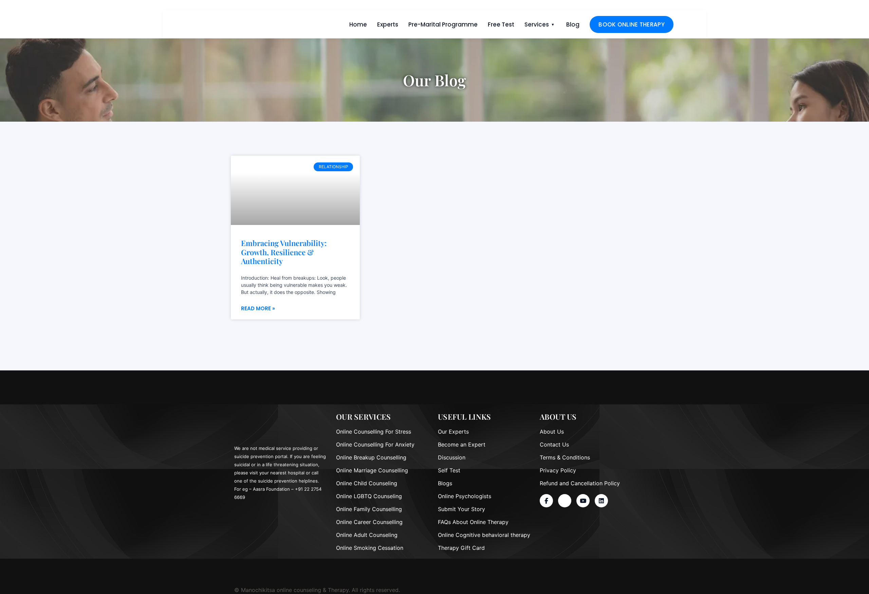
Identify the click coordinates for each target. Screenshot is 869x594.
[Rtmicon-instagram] (564, 500)
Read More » (258, 308)
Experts (387, 24)
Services (536, 24)
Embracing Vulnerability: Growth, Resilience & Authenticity (284, 252)
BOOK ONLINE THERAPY (631, 24)
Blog (572, 24)
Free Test (501, 24)
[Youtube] (583, 500)
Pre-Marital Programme (443, 24)
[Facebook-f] (546, 500)
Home (358, 24)
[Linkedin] (601, 500)
